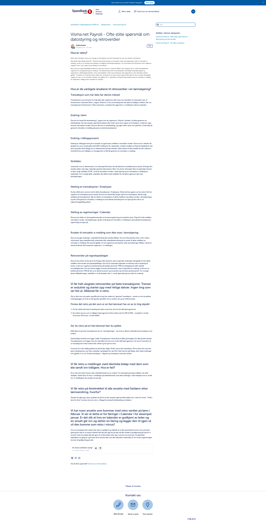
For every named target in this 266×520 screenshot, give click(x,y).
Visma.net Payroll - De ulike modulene (170, 43)
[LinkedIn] (79, 458)
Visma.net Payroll (119, 25)
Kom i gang (149, 2)
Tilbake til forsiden (133, 486)
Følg (149, 46)
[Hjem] (87, 11)
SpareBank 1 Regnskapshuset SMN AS (85, 25)
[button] (193, 11)
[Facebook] (72, 458)
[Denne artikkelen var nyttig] (96, 448)
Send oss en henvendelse (97, 464)
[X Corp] (75, 458)
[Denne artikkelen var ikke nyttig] (100, 448)
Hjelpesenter (106, 25)
